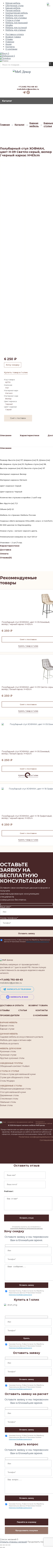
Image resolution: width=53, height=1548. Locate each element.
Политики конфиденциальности (37, 941)
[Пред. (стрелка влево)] (1, 1547)
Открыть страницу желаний (13, 1542)
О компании (11, 49)
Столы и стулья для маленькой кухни (18, 1074)
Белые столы (6, 1105)
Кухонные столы (8, 1051)
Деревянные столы (9, 1095)
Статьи (22, 1010)
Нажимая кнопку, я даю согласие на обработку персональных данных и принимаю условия (27, 940)
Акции (8, 44)
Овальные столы (8, 1102)
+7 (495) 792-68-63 (28, 87)
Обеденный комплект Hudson (15, 1066)
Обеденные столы (14, 5)
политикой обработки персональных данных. (26, 1228)
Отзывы (9, 39)
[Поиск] (51, 64)
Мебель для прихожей (16, 22)
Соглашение (46, 1140)
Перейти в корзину (26, 1522)
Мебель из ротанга (9, 1043)
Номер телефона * (9, 918)
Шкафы (9, 25)
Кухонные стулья (8, 1055)
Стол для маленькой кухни (13, 1092)
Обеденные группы (11, 1063)
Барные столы (7, 1025)
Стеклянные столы (9, 1098)
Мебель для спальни (15, 30)
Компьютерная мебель (16, 13)
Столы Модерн (7, 1081)
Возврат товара (13, 37)
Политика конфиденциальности (36, 1137)
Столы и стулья (12, 20)
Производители (9, 1015)
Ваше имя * (5, 907)
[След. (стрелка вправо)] (4, 1547)
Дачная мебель (12, 10)
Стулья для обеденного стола (14, 1077)
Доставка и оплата (14, 34)
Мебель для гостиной (16, 27)
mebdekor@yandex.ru (28, 89)
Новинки (9, 42)
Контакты (10, 46)
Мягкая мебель (12, 3)
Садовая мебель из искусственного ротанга (21, 1037)
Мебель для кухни (14, 15)
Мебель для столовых (16, 18)
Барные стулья (7, 1029)
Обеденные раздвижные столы (15, 1089)
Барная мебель (12, 8)
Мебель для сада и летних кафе (15, 1040)
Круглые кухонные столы (12, 1058)
